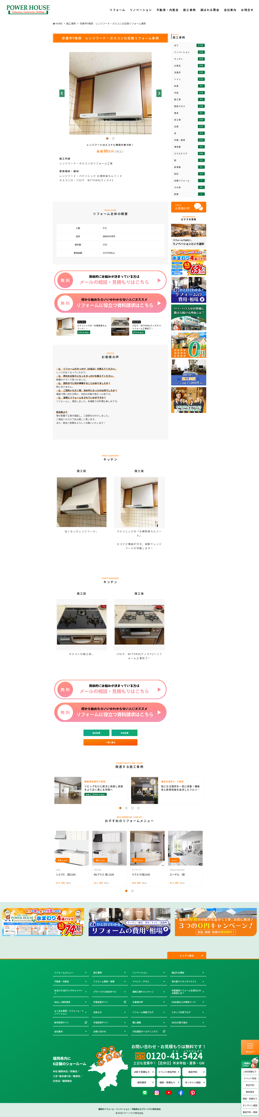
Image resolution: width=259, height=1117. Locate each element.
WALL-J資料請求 (62, 1001)
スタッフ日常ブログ (181, 1012)
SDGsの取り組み (180, 1022)
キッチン (188, 58)
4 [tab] (138, 808)
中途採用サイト (100, 1022)
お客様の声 (137, 1001)
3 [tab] (132, 808)
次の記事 (124, 732)
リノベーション (188, 52)
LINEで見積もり (142, 1071)
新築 (188, 194)
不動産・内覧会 (61, 981)
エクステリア (188, 153)
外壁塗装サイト (100, 1001)
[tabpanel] (110, 93)
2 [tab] (113, 138)
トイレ (188, 79)
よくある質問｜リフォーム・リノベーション (69, 1012)
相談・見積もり (250, 1098)
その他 (188, 187)
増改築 (188, 146)
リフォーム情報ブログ (142, 1012)
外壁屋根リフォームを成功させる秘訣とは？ (186, 992)
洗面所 (188, 72)
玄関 (188, 126)
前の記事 (96, 732)
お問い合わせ (99, 1031)
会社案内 (58, 1031)
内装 (188, 92)
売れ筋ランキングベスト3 (184, 981)
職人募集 (136, 1022)
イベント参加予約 (167, 1071)
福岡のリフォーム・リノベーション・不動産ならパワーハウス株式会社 (129, 1109)
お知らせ (97, 1012)
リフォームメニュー (63, 972)
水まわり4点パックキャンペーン (68, 992)
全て (188, 45)
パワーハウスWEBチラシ (105, 991)
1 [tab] (107, 138)
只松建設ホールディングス (145, 1031)
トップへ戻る (187, 955)
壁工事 (188, 99)
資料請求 (250, 1091)
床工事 (188, 119)
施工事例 (97, 972)
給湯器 (188, 167)
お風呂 (188, 65)
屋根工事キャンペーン (142, 991)
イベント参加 (250, 1078)
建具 (188, 112)
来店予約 (250, 1085)
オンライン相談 (250, 1105)
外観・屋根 (188, 140)
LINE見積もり (250, 1071)
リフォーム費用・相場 (103, 981)
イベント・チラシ (140, 981)
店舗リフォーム (188, 180)
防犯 (188, 173)
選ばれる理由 (178, 972)
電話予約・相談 (250, 1112)
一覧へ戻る (110, 742)
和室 (188, 85)
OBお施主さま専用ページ (184, 1001)
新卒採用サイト (61, 1022)
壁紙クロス (188, 106)
